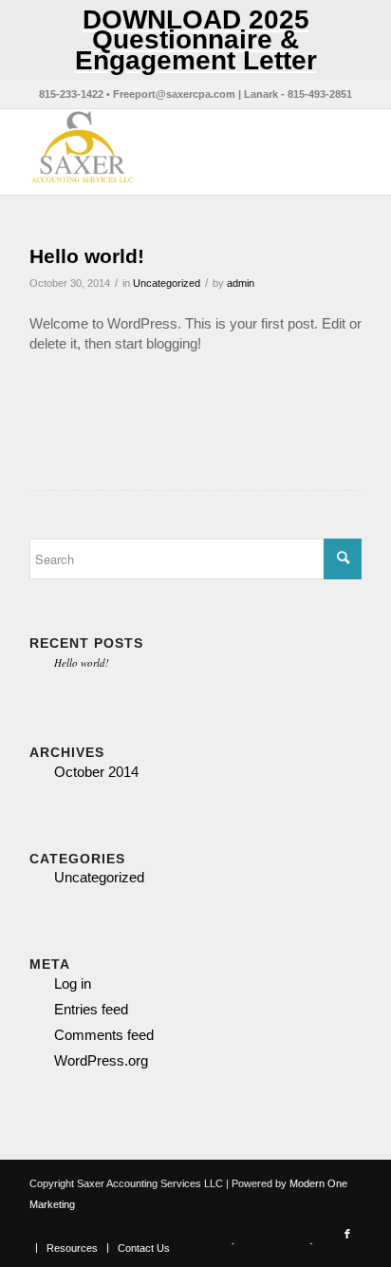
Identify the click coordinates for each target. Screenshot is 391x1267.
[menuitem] (71, 1248)
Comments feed (104, 1035)
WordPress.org (101, 1060)
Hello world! (86, 256)
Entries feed (91, 1009)
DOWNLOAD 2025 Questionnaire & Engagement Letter (196, 40)
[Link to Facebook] (347, 1234)
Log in (72, 983)
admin (240, 283)
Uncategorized (166, 283)
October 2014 (96, 772)
